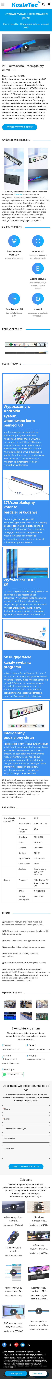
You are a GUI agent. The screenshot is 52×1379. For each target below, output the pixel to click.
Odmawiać (38, 1373)
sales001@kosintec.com (38, 1049)
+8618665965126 (15, 1074)
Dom (5, 24)
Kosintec (18, 194)
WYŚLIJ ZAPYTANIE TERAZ (20, 127)
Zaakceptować (16, 1373)
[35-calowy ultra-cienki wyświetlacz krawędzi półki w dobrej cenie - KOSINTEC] (38, 1311)
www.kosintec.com (10, 1063)
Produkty (14, 24)
